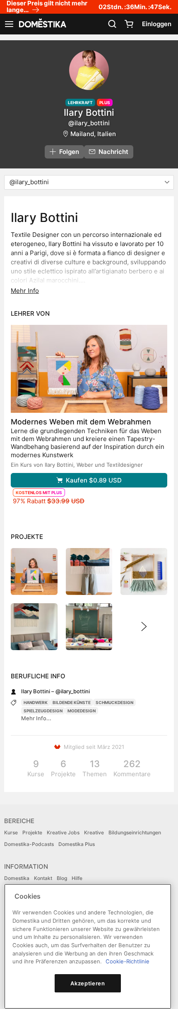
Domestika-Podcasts (29, 844)
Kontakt (43, 878)
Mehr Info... (36, 718)
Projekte (32, 832)
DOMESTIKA (41, 24)
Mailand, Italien (93, 134)
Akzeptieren (87, 983)
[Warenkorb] (128, 24)
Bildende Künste (72, 702)
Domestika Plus (76, 844)
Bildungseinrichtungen (134, 832)
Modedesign (81, 710)
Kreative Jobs (63, 832)
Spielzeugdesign (43, 710)
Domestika (16, 878)
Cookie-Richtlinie (127, 961)
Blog (62, 878)
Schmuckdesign (114, 702)
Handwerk (36, 702)
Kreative (94, 832)
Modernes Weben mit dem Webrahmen (81, 421)
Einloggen (156, 24)
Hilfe (77, 878)
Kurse (11, 832)
